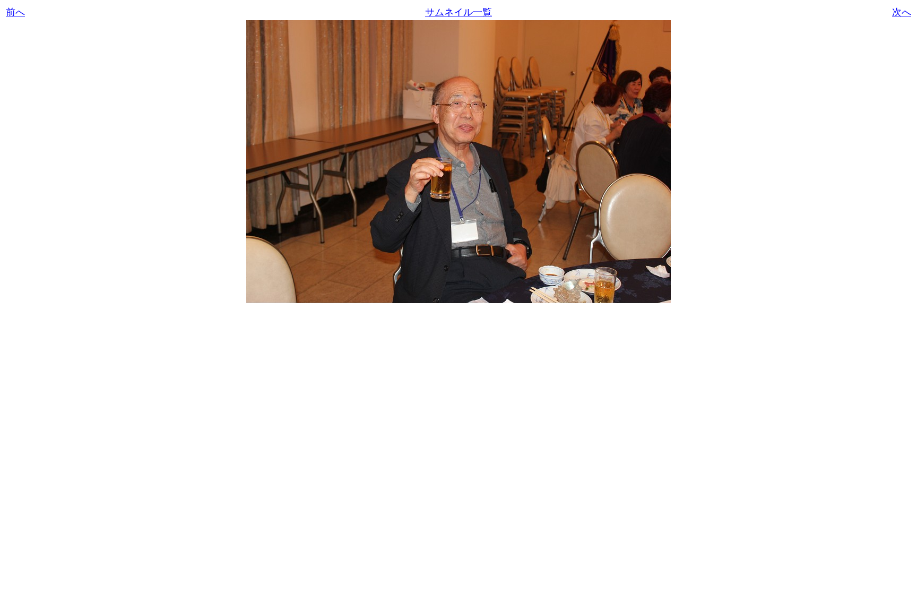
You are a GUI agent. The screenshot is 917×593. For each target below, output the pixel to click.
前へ (15, 12)
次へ (901, 12)
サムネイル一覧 (458, 12)
